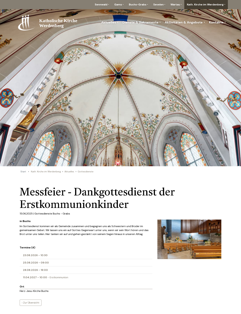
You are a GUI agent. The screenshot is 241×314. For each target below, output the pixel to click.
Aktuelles (108, 22)
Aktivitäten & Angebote (184, 22)
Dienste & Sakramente (140, 22)
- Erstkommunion (45, 277)
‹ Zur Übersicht (30, 302)
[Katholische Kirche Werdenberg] (49, 22)
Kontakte (216, 22)
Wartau (175, 4)
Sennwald (101, 4)
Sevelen (158, 4)
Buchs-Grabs (137, 4)
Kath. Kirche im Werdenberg (205, 4)
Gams (118, 4)
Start (23, 171)
